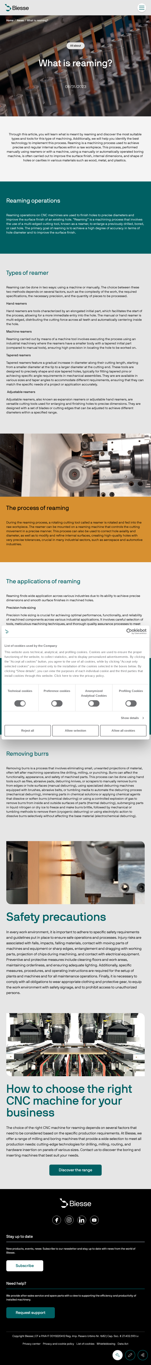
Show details (130, 718)
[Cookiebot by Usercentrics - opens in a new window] (129, 631)
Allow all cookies (123, 730)
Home (10, 20)
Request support (30, 1313)
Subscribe (25, 1266)
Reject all (27, 730)
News (20, 20)
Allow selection (75, 730)
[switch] (57, 703)
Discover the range (75, 1170)
